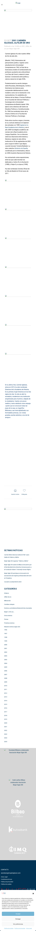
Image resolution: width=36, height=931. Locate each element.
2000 (5, 644)
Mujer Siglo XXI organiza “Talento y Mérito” (16, 561)
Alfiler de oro (7, 597)
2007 (5, 674)
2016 (5, 708)
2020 (5, 723)
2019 (5, 719)
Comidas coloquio (9, 604)
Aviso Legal (29, 928)
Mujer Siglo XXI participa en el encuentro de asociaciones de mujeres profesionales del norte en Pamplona (17, 576)
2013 (5, 697)
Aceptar (18, 914)
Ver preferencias (18, 924)
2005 (5, 667)
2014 (5, 700)
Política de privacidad (19, 928)
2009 (5, 682)
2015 (5, 704)
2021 (5, 726)
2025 (5, 741)
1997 (5, 633)
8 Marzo (6, 593)
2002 (5, 652)
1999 (5, 641)
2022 (5, 730)
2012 (5, 693)
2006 (5, 671)
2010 (5, 685)
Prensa (6, 619)
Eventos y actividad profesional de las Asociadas (18, 608)
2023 (5, 734)
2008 (5, 678)
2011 (5, 689)
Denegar (18, 919)
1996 (5, 630)
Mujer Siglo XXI (14, 49)
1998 (5, 637)
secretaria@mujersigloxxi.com (10, 873)
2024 (5, 738)
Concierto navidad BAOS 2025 (12, 582)
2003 (5, 656)
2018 (5, 715)
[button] (33, 893)
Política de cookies (8, 928)
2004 (5, 663)
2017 (5, 712)
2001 (23, 46)
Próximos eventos (9, 623)
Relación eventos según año (12, 626)
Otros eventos (8, 615)
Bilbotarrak (7, 600)
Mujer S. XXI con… (9, 612)
